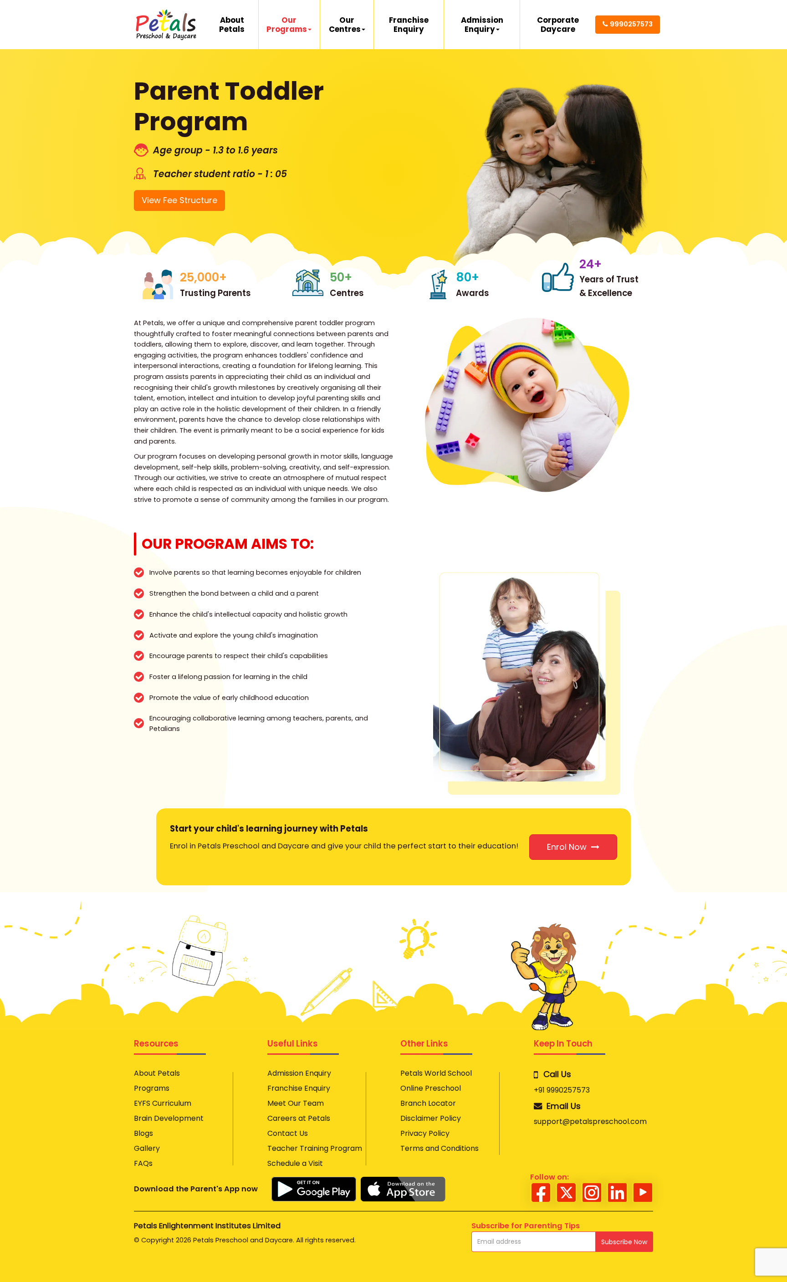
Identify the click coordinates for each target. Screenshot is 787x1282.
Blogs (143, 1134)
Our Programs (286, 25)
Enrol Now (569, 847)
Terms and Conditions (439, 1149)
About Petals (232, 25)
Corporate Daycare (558, 25)
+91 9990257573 (562, 1090)
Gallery (147, 1149)
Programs (151, 1088)
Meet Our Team (295, 1103)
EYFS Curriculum (162, 1103)
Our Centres (345, 25)
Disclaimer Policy (430, 1118)
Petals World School (436, 1073)
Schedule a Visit (295, 1164)
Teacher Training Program (314, 1149)
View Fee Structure (179, 194)
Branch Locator (428, 1103)
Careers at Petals (298, 1118)
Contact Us (287, 1134)
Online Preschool (430, 1088)
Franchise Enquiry (409, 25)
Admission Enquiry (482, 25)
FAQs (143, 1164)
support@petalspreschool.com (590, 1122)
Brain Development (169, 1118)
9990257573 (631, 24)
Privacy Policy (425, 1134)
